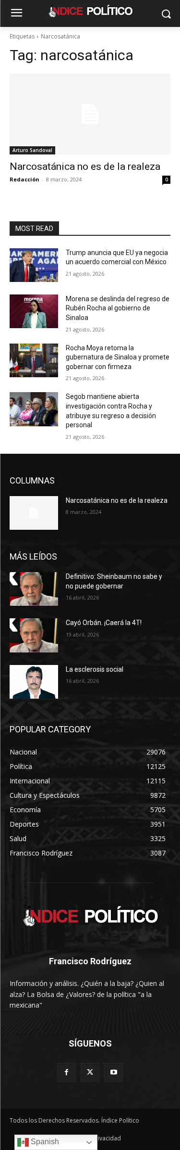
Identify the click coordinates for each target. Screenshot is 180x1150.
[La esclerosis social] (34, 682)
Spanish (44, 1141)
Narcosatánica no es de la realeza (85, 166)
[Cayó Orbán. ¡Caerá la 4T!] (34, 635)
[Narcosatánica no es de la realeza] (90, 114)
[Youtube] (113, 1072)
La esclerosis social (94, 669)
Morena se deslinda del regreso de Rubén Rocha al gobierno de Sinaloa (117, 308)
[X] (90, 1072)
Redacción (24, 179)
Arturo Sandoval (32, 150)
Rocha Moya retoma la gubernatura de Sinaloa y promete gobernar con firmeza (117, 357)
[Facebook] (66, 1072)
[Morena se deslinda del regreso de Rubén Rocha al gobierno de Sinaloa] (34, 311)
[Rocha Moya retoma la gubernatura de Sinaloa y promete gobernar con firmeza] (34, 360)
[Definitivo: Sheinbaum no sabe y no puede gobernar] (34, 589)
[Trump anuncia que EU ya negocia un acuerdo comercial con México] (34, 265)
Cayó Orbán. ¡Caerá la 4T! (104, 622)
